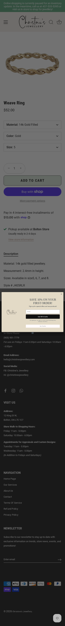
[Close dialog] (61, 294)
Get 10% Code (43, 316)
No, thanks (43, 326)
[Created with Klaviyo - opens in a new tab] (33, 333)
